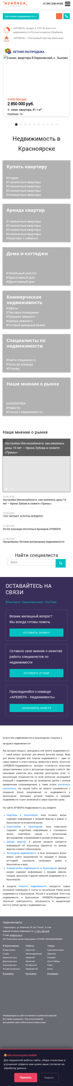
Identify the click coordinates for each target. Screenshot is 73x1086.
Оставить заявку (36, 632)
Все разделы (8, 973)
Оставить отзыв (36, 673)
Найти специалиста (22, 360)
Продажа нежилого (21, 316)
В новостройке (9, 950)
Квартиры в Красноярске (22, 814)
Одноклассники (32, 602)
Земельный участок (22, 273)
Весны (50, 969)
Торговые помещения (23, 312)
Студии (13, 178)
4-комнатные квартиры (24, 195)
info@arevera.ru (16, 935)
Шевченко (51, 954)
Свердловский (32, 969)
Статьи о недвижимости (25, 412)
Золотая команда (20, 364)
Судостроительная (55, 950)
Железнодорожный (34, 954)
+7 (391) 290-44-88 (41, 931)
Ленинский (30, 961)
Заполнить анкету (36, 708)
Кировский (30, 957)
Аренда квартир (16, 841)
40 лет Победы (53, 961)
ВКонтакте (13, 602)
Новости (14, 408)
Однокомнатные (10, 957)
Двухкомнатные (10, 961)
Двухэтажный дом (21, 281)
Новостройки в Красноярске (24, 826)
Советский (30, 950)
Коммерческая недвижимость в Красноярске (32, 868)
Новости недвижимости (33, 886)
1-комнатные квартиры (24, 182)
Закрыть (49, 1077)
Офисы (13, 308)
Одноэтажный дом (21, 277)
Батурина (51, 957)
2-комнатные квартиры (24, 186)
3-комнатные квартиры (24, 190)
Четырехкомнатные (11, 969)
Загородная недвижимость (21, 852)
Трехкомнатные (9, 965)
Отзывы (14, 368)
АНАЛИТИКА (16, 403)
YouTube (51, 602)
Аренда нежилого (20, 321)
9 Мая (49, 965)
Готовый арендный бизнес (27, 325)
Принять (26, 1077)
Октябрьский (31, 965)
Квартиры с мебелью (23, 238)
